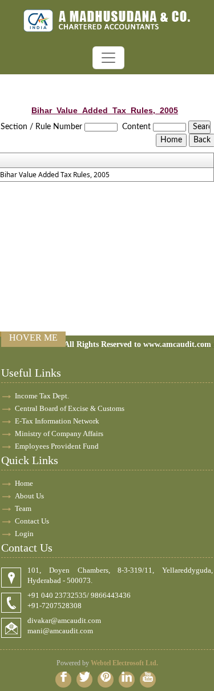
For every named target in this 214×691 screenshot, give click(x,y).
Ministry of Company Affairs (59, 433)
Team (23, 508)
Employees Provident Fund (57, 446)
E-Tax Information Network (57, 421)
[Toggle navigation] (108, 57)
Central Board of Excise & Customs (69, 408)
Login (24, 533)
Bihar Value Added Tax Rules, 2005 (55, 174)
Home (24, 483)
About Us (29, 496)
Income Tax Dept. (42, 396)
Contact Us (32, 521)
